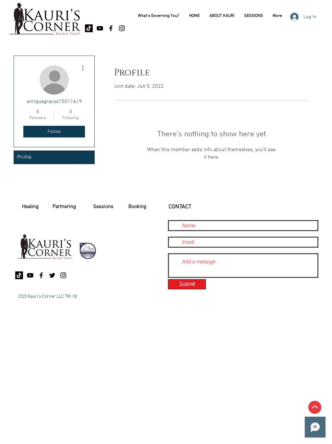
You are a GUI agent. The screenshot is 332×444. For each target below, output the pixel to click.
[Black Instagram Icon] (122, 28)
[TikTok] (89, 28)
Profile (24, 157)
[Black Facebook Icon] (111, 28)
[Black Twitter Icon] (52, 275)
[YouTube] (100, 28)
